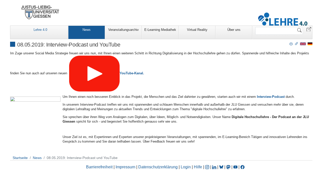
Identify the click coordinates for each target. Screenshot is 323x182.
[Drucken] (291, 43)
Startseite (20, 158)
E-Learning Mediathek (160, 30)
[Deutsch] (310, 44)
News (87, 30)
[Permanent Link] (296, 43)
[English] (303, 44)
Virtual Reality (197, 30)
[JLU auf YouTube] (235, 167)
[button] (309, 29)
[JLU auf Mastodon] (228, 167)
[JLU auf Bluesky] (221, 167)
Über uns (233, 30)
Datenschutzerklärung (158, 167)
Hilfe (198, 167)
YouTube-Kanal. (132, 73)
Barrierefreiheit (99, 167)
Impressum (125, 167)
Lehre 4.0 (40, 30)
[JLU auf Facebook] (242, 167)
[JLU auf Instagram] (207, 167)
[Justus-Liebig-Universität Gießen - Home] (40, 12)
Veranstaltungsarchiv (123, 30)
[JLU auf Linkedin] (214, 167)
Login (186, 167)
